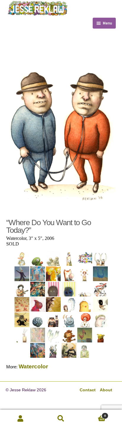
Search (61, 418)
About (106, 390)
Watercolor (33, 366)
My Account (20, 418)
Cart (93, 413)
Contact (88, 390)
